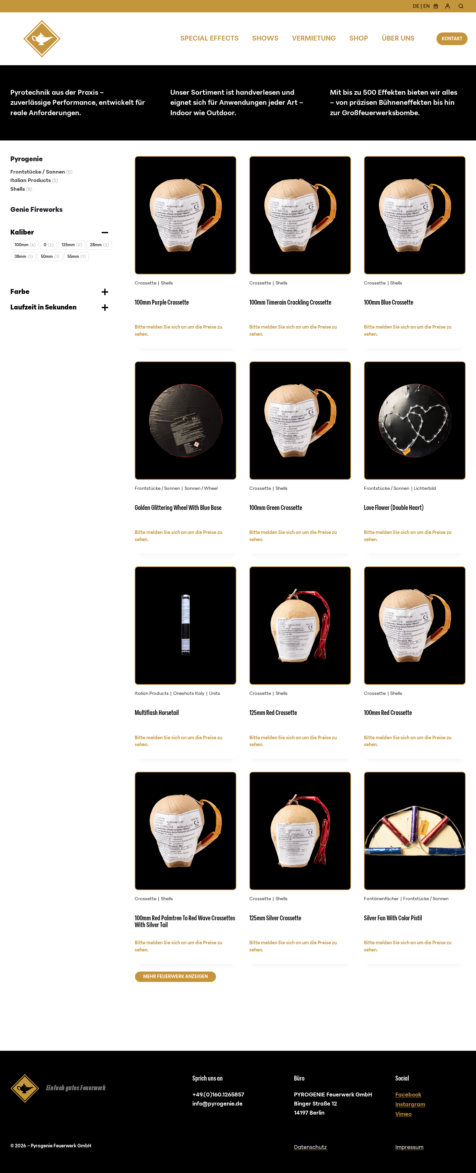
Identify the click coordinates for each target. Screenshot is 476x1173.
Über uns (398, 38)
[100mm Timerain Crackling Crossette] (300, 237)
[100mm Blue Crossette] (415, 237)
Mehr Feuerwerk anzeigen (175, 976)
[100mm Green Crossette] (300, 443)
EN (426, 6)
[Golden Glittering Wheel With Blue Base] (185, 443)
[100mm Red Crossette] (415, 648)
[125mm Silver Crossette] (300, 853)
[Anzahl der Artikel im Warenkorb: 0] (436, 6)
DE (416, 6)
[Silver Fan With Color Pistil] (415, 853)
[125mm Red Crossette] (300, 648)
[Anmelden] (447, 6)
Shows (265, 38)
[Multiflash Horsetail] (185, 648)
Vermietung (314, 38)
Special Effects (209, 38)
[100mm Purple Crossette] (185, 237)
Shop (358, 38)
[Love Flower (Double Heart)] (415, 443)
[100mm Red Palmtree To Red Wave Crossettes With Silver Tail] (185, 853)
